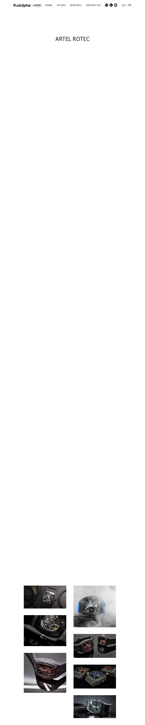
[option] (129, 5)
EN (123, 5)
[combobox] (125, 5)
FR (129, 5)
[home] (28, 5)
